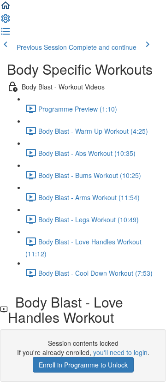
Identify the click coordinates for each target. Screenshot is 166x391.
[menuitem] (5, 21)
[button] (5, 8)
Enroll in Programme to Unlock (83, 364)
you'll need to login (120, 352)
